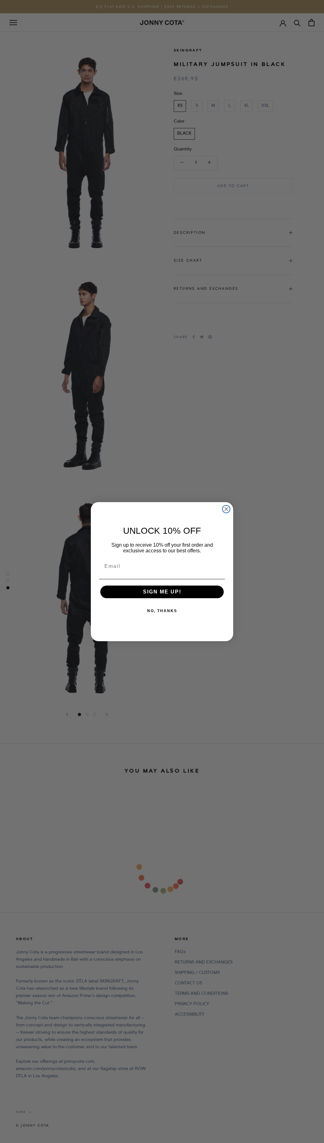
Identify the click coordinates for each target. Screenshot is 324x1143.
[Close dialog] (226, 509)
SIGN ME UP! (162, 591)
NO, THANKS (162, 611)
